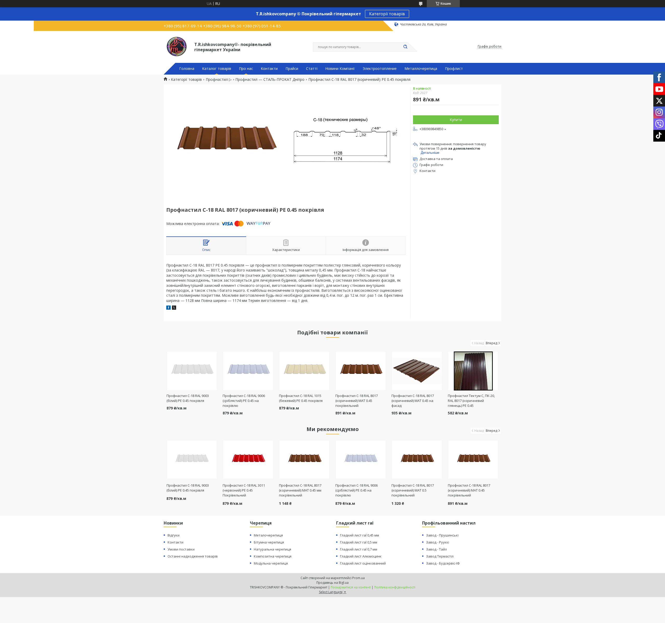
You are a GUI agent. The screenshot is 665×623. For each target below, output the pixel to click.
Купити (456, 119)
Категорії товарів (387, 14)
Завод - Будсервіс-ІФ (443, 563)
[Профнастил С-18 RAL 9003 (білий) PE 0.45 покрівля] (192, 371)
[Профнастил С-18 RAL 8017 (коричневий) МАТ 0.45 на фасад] (416, 371)
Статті (311, 68)
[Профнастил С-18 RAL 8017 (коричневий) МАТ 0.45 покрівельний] (360, 371)
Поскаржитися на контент (351, 587)
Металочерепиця (268, 535)
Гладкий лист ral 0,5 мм (358, 542)
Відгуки (173, 535)
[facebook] (168, 308)
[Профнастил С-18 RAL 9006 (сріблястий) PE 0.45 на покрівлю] (248, 371)
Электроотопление (380, 68)
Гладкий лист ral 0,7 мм (358, 549)
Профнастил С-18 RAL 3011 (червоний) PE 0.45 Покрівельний (244, 490)
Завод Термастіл (440, 556)
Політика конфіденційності (394, 587)
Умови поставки (181, 549)
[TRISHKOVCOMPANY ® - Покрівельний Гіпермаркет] (177, 46)
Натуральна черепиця (272, 549)
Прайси (291, 68)
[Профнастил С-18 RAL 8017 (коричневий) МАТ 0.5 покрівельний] (416, 459)
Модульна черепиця (271, 563)
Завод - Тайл (436, 549)
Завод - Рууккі (437, 542)
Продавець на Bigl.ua (332, 582)
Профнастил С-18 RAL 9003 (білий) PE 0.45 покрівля (188, 398)
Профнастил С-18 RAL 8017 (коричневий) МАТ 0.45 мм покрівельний (300, 490)
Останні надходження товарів (193, 556)
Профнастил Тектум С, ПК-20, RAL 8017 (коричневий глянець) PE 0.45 (471, 400)
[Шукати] (405, 47)
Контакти (269, 68)
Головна (186, 68)
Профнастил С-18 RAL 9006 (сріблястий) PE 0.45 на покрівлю (244, 400)
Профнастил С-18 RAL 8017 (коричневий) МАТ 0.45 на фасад (412, 400)
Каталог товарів (216, 68)
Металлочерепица (420, 68)
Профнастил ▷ (219, 79)
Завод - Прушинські (442, 535)
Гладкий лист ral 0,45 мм (359, 535)
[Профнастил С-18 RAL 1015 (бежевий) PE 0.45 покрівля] (304, 371)
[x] (174, 308)
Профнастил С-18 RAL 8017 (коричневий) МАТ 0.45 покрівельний (356, 400)
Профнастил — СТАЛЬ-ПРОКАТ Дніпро (269, 79)
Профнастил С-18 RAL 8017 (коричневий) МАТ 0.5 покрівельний (412, 490)
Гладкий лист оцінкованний (363, 563)
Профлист (454, 68)
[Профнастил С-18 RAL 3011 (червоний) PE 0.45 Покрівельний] (248, 459)
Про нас (246, 68)
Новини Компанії (340, 68)
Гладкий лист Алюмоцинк (361, 556)
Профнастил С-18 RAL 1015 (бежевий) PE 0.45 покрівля (301, 398)
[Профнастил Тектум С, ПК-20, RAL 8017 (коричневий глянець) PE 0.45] (473, 371)
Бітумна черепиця (269, 542)
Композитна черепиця (272, 556)
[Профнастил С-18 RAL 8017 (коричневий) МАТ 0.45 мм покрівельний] (304, 459)
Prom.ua (358, 578)
